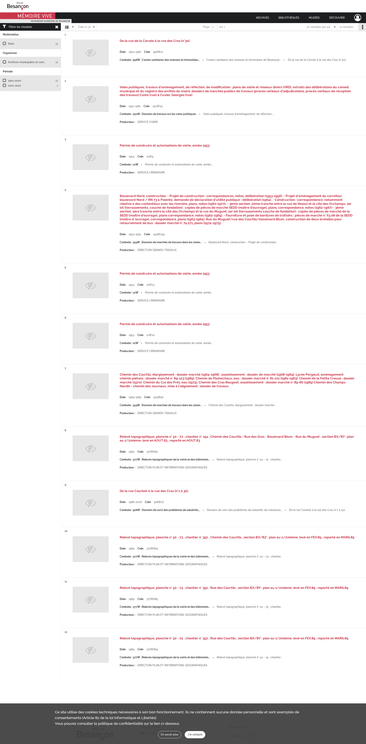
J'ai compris (195, 734)
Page (206, 26)
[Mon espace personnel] (357, 17)
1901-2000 (14, 80)
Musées (314, 17)
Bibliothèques (289, 17)
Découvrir (337, 17)
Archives (262, 17)
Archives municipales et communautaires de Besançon (42, 62)
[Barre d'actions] (362, 27)
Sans (11, 43)
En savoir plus (169, 734)
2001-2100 (14, 85)
